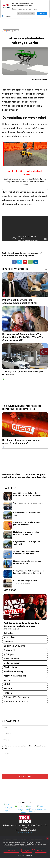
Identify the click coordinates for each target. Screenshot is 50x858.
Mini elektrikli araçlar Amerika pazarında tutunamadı (26, 533)
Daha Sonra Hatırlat (25, 13)
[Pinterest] (25, 262)
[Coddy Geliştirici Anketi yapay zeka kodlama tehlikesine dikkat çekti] (7, 574)
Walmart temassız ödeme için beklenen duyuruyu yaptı (26, 552)
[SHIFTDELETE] (9, 807)
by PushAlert (7, 16)
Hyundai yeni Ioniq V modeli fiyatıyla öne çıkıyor (25, 581)
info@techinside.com (25, 832)
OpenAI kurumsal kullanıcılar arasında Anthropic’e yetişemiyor (27, 494)
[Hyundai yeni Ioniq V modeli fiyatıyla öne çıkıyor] (7, 583)
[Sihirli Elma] (20, 807)
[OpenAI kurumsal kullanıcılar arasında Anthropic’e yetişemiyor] (7, 496)
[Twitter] (19, 262)
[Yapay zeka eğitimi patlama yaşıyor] (7, 506)
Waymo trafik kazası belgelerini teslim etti (26, 542)
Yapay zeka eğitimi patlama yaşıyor (28, 503)
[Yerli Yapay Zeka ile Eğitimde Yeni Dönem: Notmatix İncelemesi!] (25, 607)
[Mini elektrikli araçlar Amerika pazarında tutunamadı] (7, 535)
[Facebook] (14, 262)
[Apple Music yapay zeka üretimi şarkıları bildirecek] (7, 525)
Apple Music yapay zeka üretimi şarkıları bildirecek (26, 523)
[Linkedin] (35, 262)
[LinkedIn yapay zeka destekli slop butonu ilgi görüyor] (7, 564)
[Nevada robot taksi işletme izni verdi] (7, 515)
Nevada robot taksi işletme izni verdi (26, 513)
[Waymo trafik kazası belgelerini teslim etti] (7, 544)
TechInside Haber (39, 80)
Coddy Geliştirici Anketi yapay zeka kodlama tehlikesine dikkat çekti (28, 572)
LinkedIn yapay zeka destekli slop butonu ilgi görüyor (27, 562)
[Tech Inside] (42, 807)
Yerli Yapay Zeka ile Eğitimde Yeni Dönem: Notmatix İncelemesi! (21, 624)
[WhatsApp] (30, 262)
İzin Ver (42, 13)
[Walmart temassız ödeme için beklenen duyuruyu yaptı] (7, 554)
